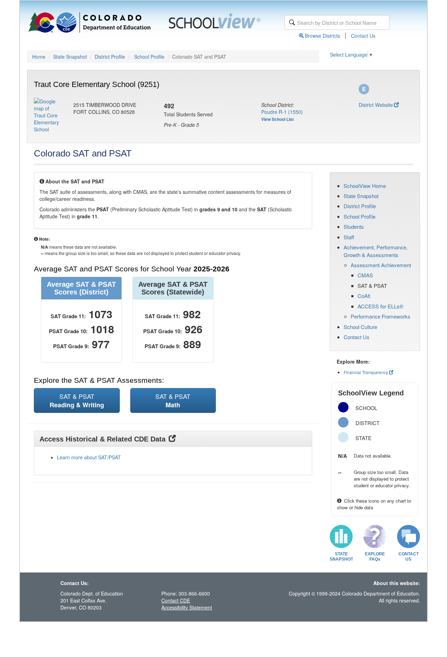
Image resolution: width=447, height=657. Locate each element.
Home (38, 56)
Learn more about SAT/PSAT (89, 457)
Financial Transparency (366, 372)
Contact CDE (175, 600)
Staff (349, 237)
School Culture (360, 326)
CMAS (365, 275)
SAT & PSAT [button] (77, 400)
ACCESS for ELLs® (380, 306)
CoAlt (364, 295)
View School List (277, 119)
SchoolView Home (365, 185)
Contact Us (363, 35)
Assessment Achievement (381, 265)
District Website (376, 104)
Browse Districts (322, 35)
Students (354, 226)
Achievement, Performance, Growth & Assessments (376, 250)
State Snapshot (70, 56)
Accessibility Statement (186, 607)
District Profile (110, 56)
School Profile (149, 56)
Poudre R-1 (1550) (282, 111)
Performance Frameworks (380, 316)
